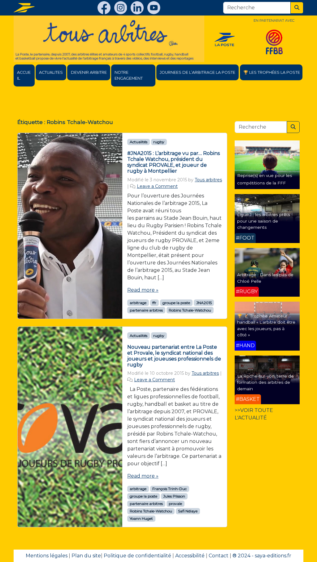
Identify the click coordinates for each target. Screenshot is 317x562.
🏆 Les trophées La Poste (271, 72)
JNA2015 (204, 302)
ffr (154, 302)
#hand (245, 345)
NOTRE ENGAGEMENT (129, 75)
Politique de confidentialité (137, 556)
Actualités (138, 141)
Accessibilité (190, 556)
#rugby (247, 291)
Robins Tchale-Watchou (190, 310)
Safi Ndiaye (188, 511)
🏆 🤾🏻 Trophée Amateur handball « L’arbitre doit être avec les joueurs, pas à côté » (266, 325)
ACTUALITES (51, 72)
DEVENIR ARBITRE (89, 72)
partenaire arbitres (146, 310)
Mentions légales (46, 556)
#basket (248, 399)
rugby (158, 141)
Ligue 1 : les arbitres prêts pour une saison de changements (263, 221)
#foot (245, 238)
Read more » (142, 290)
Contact (218, 556)
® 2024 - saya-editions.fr (261, 556)
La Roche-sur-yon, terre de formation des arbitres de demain (265, 382)
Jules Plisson (174, 496)
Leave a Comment (157, 186)
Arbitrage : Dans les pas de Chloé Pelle (265, 277)
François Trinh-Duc (169, 488)
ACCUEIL (24, 75)
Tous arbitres (208, 180)
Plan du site (86, 556)
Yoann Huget (141, 518)
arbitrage (138, 302)
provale (175, 503)
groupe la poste (176, 302)
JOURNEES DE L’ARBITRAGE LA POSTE (197, 72)
